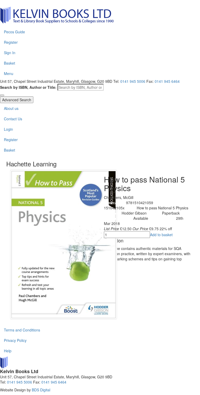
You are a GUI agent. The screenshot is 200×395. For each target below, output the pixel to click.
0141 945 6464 (53, 382)
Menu (8, 73)
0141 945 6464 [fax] (167, 81)
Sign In (9, 52)
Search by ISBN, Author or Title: (28, 87)
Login (8, 129)
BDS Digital (41, 389)
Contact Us (13, 118)
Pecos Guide (14, 31)
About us (11, 108)
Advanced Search (16, 99)
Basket (9, 63)
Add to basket (161, 234)
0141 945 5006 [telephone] (132, 81)
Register (11, 42)
